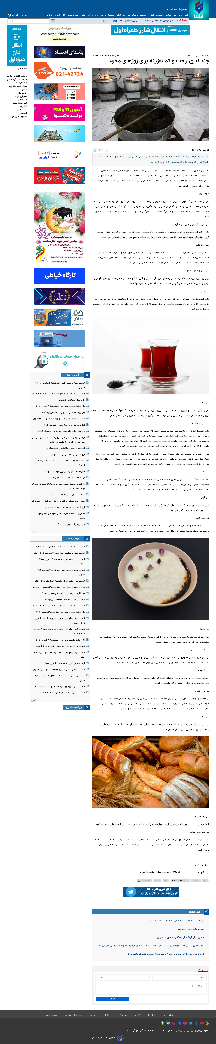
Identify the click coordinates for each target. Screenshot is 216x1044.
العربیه (15, 15)
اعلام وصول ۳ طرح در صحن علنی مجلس (156, 20)
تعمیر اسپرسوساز (17, 116)
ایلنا (186, 15)
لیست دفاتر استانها (73, 1015)
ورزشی (103, 15)
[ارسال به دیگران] (106, 150)
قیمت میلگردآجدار (17, 79)
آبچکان (23, 113)
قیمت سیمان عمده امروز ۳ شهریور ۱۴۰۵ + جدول (61, 692)
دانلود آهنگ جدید (17, 76)
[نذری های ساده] (150, 808)
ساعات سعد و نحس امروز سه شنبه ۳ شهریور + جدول (59, 587)
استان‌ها (111, 15)
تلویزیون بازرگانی (53, 15)
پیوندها (93, 1015)
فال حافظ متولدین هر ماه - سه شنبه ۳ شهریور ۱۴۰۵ (60, 612)
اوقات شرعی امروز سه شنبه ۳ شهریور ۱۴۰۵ (65, 663)
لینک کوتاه (203, 872)
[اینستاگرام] (184, 1023)
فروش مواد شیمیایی (21, 98)
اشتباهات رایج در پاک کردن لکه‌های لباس (65, 448)
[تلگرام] (178, 1023)
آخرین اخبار (178, 15)
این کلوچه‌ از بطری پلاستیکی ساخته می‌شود (64, 507)
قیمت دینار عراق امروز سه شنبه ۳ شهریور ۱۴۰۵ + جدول (58, 553)
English (23, 15)
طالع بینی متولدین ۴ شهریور (71, 400)
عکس (83, 15)
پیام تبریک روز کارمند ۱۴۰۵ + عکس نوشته (65, 599)
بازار (64, 15)
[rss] (206, 1023)
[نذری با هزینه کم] (150, 395)
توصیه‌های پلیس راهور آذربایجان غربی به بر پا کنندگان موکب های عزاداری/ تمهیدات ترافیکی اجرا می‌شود (151, 945)
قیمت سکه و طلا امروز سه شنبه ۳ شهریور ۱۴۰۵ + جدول (58, 546)
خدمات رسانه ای (50, 1015)
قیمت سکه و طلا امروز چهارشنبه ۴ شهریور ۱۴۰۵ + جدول (58, 393)
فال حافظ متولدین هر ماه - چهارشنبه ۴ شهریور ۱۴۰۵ (60, 406)
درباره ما (151, 1015)
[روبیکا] (161, 1023)
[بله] (167, 1023)
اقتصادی (159, 15)
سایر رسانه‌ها (93, 15)
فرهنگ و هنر (132, 15)
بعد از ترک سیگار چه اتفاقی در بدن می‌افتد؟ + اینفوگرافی (58, 501)
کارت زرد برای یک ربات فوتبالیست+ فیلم (65, 494)
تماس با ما (168, 1015)
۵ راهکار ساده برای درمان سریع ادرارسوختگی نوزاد (61, 431)
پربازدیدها (73, 538)
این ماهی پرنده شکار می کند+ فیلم (68, 454)
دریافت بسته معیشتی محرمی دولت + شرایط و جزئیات (176, 920)
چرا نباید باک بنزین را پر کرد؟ (71, 524)
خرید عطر (22, 109)
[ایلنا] (199, 10)
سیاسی (168, 15)
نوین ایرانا (21, 68)
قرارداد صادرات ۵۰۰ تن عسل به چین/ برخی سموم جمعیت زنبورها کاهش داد (166, 954)
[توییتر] (190, 1023)
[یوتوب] (201, 1023)
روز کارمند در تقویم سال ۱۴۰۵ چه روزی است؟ (63, 593)
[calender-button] (53, 20)
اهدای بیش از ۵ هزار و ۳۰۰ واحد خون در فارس (180, 937)
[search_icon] (11, 21)
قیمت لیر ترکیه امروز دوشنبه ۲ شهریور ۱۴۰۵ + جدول (59, 646)
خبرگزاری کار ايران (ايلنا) (184, 1030)
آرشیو (33, 531)
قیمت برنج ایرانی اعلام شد (191, 929)
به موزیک (21, 82)
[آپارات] (173, 1023)
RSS (107, 1015)
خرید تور (22, 93)
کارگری (151, 15)
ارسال (112, 998)
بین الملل (121, 15)
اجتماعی (143, 15)
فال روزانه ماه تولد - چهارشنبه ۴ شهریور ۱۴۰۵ (63, 412)
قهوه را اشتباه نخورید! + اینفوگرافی (68, 477)
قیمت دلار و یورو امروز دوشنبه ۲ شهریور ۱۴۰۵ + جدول (59, 580)
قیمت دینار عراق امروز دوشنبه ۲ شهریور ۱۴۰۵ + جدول (59, 686)
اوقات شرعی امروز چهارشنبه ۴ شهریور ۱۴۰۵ (64, 425)
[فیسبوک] (196, 1023)
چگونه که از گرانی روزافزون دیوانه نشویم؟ (65, 471)
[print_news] (95, 150)
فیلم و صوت (73, 15)
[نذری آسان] (150, 621)
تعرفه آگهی (122, 1015)
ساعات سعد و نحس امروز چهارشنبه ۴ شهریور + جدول (59, 418)
